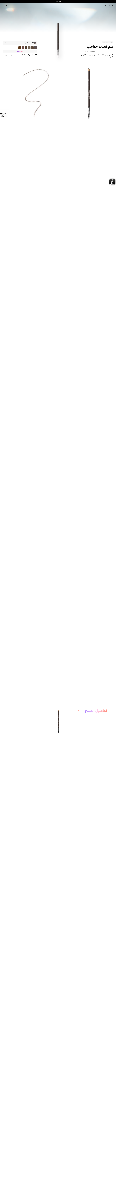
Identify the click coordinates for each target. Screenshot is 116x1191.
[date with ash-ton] (29, 47)
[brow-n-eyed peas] (26, 47)
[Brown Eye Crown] (35, 47)
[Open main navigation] (3, 5)
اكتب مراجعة (92, 51)
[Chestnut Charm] (19, 47)
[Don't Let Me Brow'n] (32, 47)
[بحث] (7, 5)
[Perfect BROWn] (23, 47)
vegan (111, 42)
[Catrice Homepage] (109, 5)
